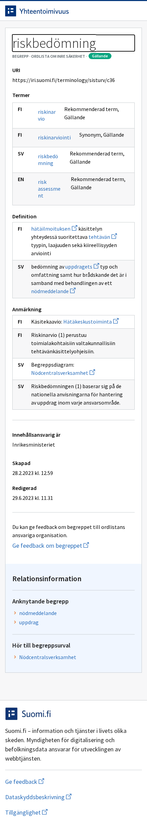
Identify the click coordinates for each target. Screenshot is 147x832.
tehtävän (103, 236)
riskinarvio (47, 115)
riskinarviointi (54, 137)
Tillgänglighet (65, 812)
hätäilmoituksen (54, 228)
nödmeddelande (53, 291)
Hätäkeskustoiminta (91, 321)
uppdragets (82, 266)
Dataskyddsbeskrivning (71, 797)
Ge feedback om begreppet (72, 545)
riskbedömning (48, 159)
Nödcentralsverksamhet (63, 372)
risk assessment (49, 188)
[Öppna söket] (121, 11)
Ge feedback (51, 781)
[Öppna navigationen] (135, 11)
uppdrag (29, 622)
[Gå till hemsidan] (60, 10)
